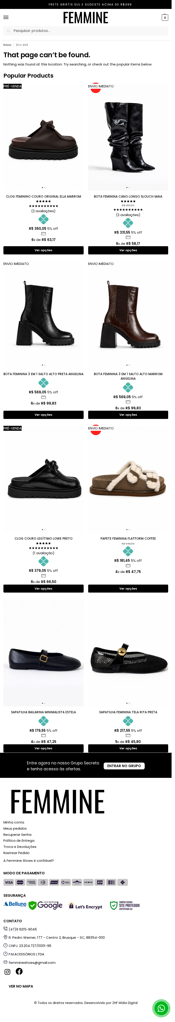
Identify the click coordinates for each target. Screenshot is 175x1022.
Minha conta (13, 822)
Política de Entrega (18, 840)
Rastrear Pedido (16, 853)
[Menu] (10, 17)
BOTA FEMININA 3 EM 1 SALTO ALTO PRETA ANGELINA (43, 374)
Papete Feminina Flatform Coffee (128, 538)
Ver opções (43, 250)
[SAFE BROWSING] (45, 908)
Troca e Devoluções (19, 846)
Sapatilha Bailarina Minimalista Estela (43, 712)
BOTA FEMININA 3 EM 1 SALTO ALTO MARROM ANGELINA (128, 376)
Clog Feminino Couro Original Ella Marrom (43, 196)
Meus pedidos (15, 828)
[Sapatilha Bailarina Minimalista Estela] (43, 652)
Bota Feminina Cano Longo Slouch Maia (128, 196)
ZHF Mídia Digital (125, 1003)
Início (7, 45)
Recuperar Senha (17, 834)
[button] (164, 17)
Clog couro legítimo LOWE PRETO (43, 538)
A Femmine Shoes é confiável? (28, 860)
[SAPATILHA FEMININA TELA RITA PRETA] (128, 652)
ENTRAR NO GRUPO (124, 765)
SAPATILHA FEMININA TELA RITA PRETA (128, 712)
